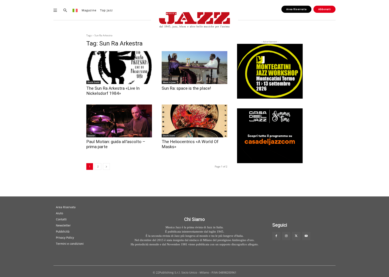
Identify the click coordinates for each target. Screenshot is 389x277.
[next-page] (106, 166)
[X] (296, 236)
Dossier (91, 135)
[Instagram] (286, 236)
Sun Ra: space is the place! (186, 88)
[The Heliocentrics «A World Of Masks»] (194, 121)
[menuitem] (75, 10)
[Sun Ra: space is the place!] (194, 67)
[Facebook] (276, 236)
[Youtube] (306, 236)
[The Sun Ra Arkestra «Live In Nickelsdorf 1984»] (119, 67)
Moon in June (169, 82)
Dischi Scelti (93, 82)
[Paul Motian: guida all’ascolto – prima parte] (119, 121)
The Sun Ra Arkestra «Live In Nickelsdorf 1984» (113, 91)
